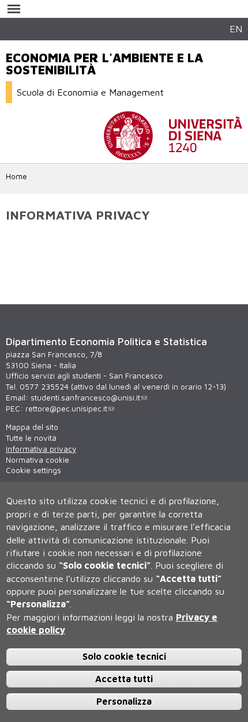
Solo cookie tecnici (124, 656)
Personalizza (124, 701)
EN (236, 28)
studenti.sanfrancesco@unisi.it (85, 397)
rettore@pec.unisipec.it (66, 408)
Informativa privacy (41, 448)
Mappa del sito (32, 427)
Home (16, 176)
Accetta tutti (124, 679)
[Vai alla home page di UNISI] (173, 154)
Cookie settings (33, 470)
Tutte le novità (31, 438)
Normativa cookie (37, 459)
